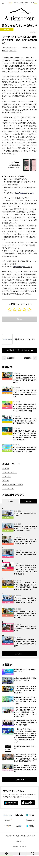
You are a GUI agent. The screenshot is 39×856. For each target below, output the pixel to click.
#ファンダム (6, 476)
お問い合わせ (19, 841)
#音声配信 (5, 50)
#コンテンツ (12, 50)
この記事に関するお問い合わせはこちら (18, 350)
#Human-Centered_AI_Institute (12, 484)
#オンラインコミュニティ (10, 47)
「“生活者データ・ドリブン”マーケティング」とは (19, 836)
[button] (35, 3)
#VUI (34, 47)
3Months (28, 501)
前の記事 (11, 358)
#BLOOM (5, 480)
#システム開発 (22, 47)
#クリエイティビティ (9, 472)
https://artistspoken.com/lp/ (24, 193)
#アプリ (29, 47)
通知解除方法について (19, 846)
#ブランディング (8, 488)
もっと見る (18, 654)
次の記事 (28, 358)
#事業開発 (5, 468)
